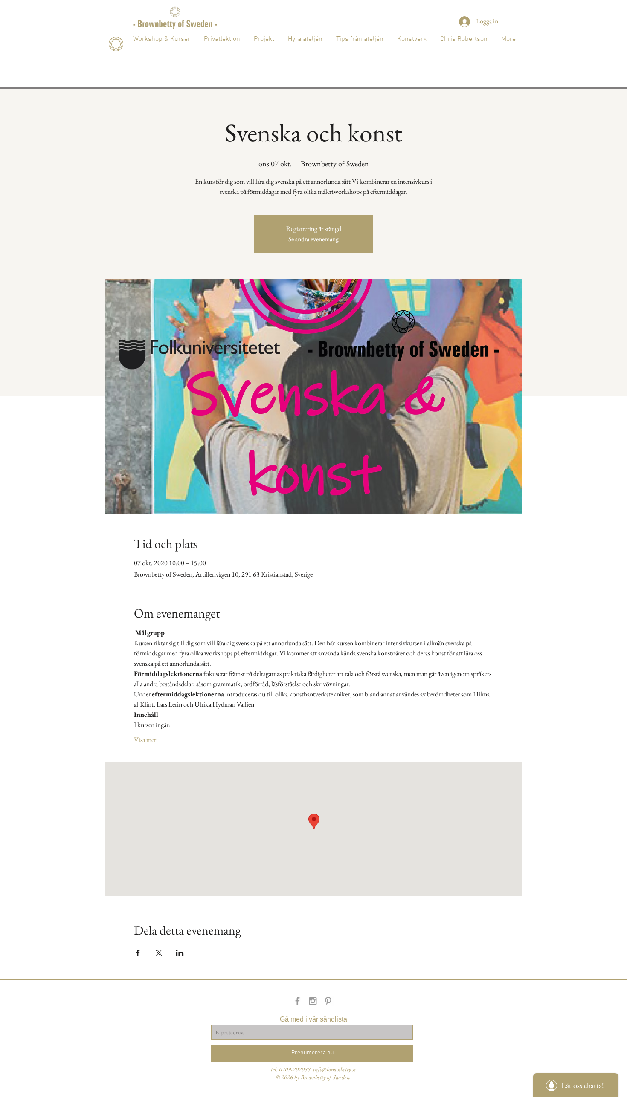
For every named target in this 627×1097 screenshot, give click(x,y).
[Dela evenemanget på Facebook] (138, 953)
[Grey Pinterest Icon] (328, 1001)
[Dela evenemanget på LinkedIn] (180, 953)
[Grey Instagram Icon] (313, 1001)
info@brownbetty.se (334, 1069)
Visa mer (145, 739)
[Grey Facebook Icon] (297, 1001)
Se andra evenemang (313, 238)
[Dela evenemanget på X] (159, 953)
